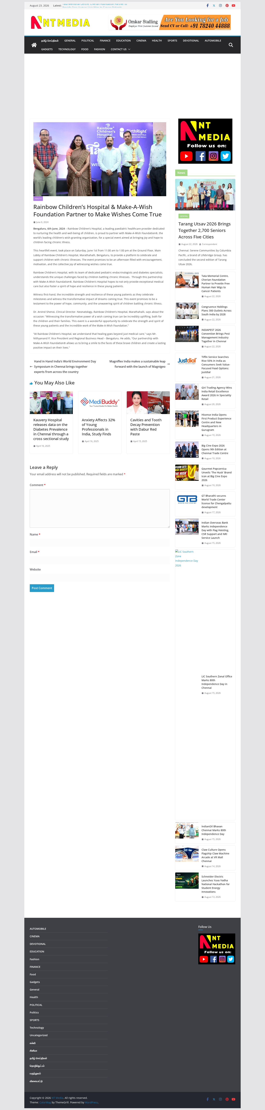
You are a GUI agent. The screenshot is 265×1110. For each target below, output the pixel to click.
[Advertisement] (132, 91)
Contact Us (119, 49)
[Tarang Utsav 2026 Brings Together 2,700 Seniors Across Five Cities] (205, 194)
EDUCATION (123, 40)
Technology (67, 49)
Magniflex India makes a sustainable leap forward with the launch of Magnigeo (137, 364)
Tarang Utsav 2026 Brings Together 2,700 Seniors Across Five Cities (204, 230)
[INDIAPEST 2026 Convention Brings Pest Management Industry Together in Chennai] (187, 338)
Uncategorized (39, 1035)
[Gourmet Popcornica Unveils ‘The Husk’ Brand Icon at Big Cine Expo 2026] (187, 477)
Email (34, 552)
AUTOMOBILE (213, 40)
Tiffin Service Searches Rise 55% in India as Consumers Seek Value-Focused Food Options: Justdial (216, 364)
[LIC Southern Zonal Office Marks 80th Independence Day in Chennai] (187, 684)
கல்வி (33, 1043)
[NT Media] (34, 45)
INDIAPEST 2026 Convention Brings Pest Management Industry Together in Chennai (216, 335)
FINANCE (105, 40)
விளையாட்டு (36, 1081)
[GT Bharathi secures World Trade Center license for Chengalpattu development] (187, 504)
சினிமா (33, 1050)
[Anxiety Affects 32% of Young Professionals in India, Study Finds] (99, 394)
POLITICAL (87, 40)
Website (35, 569)
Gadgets (47, 49)
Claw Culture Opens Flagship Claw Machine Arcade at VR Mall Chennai (215, 855)
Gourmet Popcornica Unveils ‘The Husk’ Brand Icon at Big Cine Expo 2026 (217, 474)
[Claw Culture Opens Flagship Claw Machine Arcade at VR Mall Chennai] (187, 858)
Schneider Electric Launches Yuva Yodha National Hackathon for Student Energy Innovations (216, 884)
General (184, 216)
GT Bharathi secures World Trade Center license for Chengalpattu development (216, 501)
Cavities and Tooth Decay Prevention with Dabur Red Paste (146, 426)
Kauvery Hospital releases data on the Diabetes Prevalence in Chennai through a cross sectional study (51, 429)
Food (84, 49)
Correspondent (209, 244)
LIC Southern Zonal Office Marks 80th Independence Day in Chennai (217, 682)
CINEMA (141, 40)
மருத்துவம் (35, 1073)
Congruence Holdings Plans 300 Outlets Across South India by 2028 (216, 310)
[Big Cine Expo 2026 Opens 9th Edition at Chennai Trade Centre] (187, 452)
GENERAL (70, 40)
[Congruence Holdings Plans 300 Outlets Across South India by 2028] (187, 313)
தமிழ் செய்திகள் (50, 40)
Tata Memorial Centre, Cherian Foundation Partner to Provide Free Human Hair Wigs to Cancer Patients (94, 7)
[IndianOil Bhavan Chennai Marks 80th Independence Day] (187, 832)
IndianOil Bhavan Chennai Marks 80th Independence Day (214, 830)
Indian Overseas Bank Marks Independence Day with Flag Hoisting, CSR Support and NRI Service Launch (215, 530)
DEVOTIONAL (191, 40)
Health (157, 40)
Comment (38, 485)
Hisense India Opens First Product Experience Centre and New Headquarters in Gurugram (216, 422)
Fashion (99, 49)
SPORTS (172, 40)
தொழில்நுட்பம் (37, 1065)
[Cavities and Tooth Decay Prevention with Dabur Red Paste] (148, 394)
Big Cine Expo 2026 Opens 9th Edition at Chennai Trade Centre (215, 449)
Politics (34, 1012)
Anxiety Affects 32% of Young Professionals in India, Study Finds (98, 426)
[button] (129, 49)
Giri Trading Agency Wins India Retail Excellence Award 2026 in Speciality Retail (217, 393)
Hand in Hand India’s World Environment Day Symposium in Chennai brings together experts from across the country (65, 366)
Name (35, 534)
